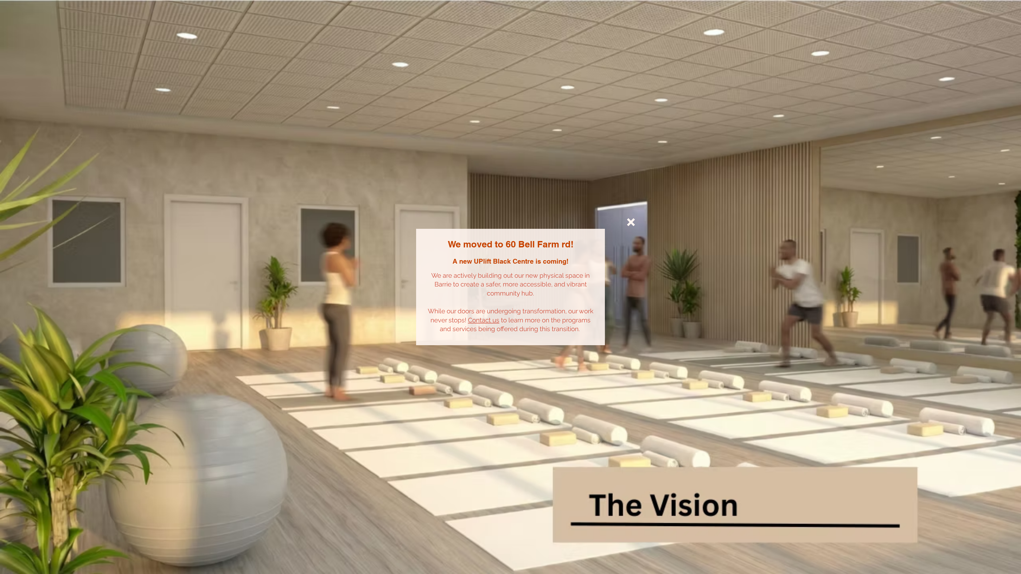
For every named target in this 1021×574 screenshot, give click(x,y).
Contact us (483, 320)
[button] (631, 222)
